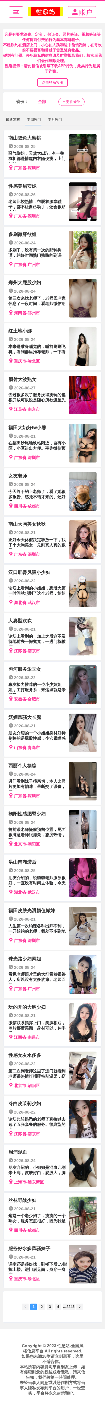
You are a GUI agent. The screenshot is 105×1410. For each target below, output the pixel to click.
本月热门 (55, 120)
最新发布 (13, 120)
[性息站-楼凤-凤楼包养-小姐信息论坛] (45, 12)
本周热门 (34, 120)
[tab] (13, 119)
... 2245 (69, 1307)
